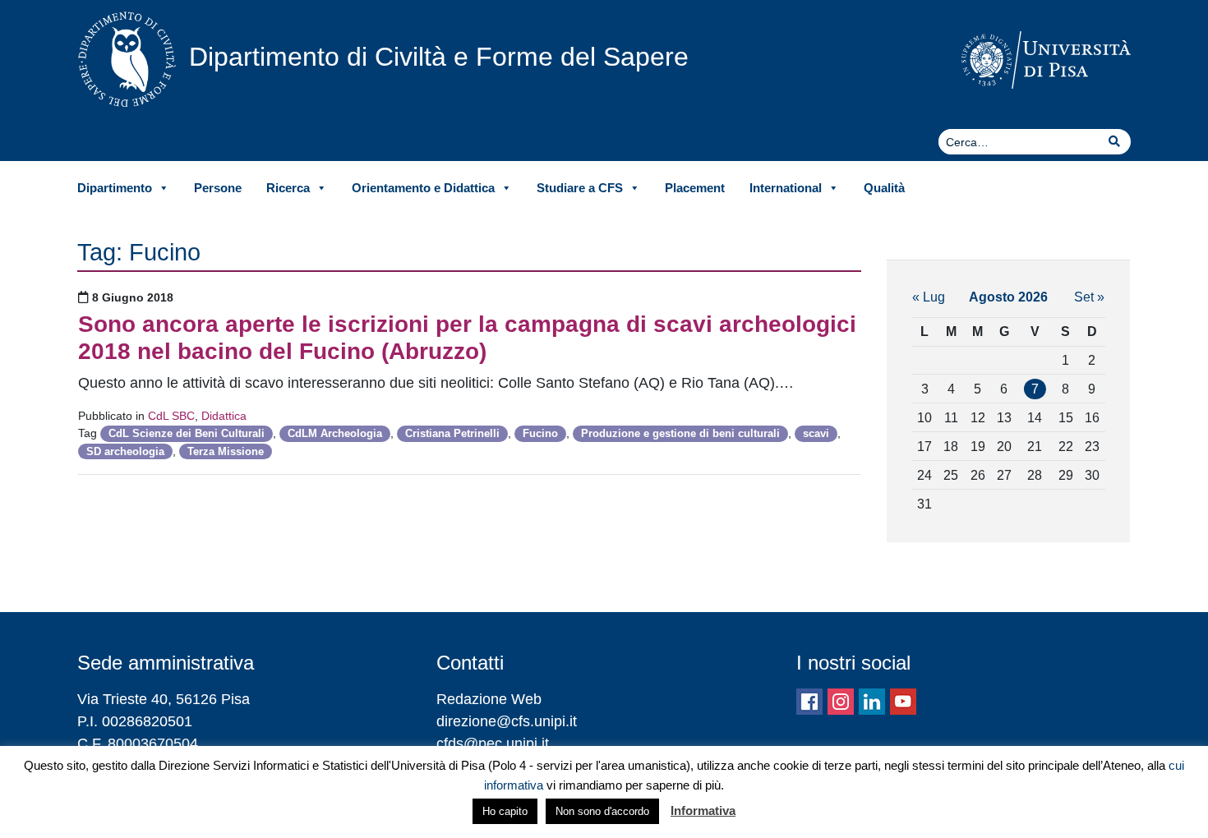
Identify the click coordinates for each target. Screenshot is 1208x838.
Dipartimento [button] (114, 188)
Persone (218, 188)
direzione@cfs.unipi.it (506, 721)
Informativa (703, 810)
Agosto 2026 (1008, 296)
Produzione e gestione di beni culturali (680, 433)
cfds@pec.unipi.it (492, 743)
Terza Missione (225, 451)
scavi (816, 433)
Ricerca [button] (288, 188)
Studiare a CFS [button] (580, 188)
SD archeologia (125, 451)
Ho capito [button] (505, 811)
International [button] (785, 188)
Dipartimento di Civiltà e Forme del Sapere (439, 56)
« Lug (928, 296)
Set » (1089, 296)
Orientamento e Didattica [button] (423, 188)
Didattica (224, 415)
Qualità (884, 188)
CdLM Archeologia (335, 433)
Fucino (540, 433)
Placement (695, 188)
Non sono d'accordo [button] (602, 811)
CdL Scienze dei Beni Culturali (186, 433)
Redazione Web (489, 699)
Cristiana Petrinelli (452, 433)
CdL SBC (171, 415)
